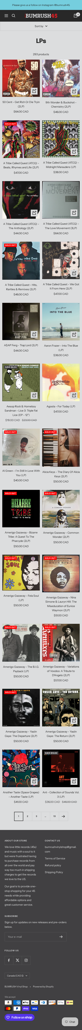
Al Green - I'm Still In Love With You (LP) (21, 473)
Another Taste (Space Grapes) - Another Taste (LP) (21, 794)
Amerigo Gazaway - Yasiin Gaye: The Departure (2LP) (21, 733)
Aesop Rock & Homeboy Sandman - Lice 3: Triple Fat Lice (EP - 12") (21, 411)
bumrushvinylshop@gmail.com (60, 849)
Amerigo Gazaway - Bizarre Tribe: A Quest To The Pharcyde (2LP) (21, 537)
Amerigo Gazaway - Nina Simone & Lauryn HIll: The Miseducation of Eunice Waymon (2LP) (61, 604)
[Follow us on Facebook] (9, 960)
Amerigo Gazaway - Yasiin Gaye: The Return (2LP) (61, 733)
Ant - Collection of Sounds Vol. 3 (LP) (61, 794)
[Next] (63, 816)
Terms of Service (55, 858)
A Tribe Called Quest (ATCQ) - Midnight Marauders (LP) (61, 165)
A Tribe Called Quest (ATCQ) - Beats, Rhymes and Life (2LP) (21, 165)
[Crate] (75, 15)
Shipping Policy (54, 872)
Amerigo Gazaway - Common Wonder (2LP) (61, 535)
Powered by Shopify (43, 986)
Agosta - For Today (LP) (61, 406)
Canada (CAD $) (15, 975)
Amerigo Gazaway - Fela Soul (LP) (21, 598)
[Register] (61, 936)
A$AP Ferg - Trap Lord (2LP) (21, 345)
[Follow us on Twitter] (17, 960)
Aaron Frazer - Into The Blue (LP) (61, 348)
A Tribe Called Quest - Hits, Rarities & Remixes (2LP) (21, 287)
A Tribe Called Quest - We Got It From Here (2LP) (61, 286)
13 (54, 816)
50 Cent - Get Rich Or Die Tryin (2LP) (21, 104)
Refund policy (53, 865)
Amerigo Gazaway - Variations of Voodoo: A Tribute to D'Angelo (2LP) (61, 671)
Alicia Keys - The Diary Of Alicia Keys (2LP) (61, 474)
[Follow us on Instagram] (26, 960)
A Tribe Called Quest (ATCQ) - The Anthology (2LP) (21, 226)
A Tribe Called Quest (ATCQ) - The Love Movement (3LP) (61, 226)
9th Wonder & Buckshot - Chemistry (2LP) (61, 104)
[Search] (13, 15)
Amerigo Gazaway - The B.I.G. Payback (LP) (21, 669)
